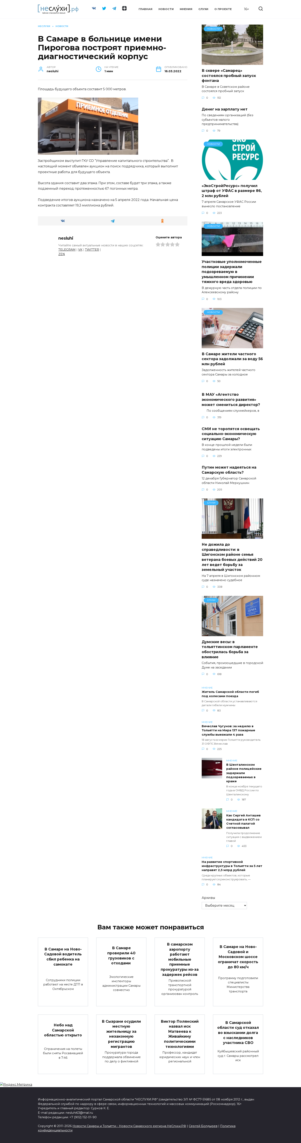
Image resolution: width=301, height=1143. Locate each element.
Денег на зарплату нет (225, 109)
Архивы (208, 898)
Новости (166, 9)
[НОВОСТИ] (232, 62)
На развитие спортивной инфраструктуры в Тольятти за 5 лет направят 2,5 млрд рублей (232, 866)
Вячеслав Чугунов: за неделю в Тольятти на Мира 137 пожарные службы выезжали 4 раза (228, 730)
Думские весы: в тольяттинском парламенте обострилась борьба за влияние (230, 649)
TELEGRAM (67, 249)
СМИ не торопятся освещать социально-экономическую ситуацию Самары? (231, 433)
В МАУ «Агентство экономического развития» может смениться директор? (231, 399)
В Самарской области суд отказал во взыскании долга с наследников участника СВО (238, 1032)
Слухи (203, 9)
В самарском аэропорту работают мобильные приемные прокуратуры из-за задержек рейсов (180, 959)
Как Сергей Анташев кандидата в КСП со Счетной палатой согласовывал (243, 822)
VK (80, 249)
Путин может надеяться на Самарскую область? (229, 470)
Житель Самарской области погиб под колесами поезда (230, 694)
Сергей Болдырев (203, 1126)
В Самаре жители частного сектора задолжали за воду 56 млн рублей (232, 359)
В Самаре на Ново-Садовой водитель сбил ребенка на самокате (63, 956)
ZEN (61, 254)
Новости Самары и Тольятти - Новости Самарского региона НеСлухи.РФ (129, 1126)
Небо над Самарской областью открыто (63, 1030)
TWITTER (92, 249)
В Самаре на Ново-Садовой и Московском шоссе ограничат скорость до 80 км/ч (238, 957)
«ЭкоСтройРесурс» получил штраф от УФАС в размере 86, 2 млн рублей (232, 190)
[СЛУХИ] (232, 536)
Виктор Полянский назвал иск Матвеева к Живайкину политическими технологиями (180, 1033)
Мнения (186, 9)
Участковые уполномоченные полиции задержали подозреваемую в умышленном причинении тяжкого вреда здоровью (232, 271)
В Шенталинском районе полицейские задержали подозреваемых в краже (243, 773)
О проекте (223, 9)
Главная (145, 9)
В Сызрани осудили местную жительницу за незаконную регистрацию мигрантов (121, 1033)
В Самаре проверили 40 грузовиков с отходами (121, 955)
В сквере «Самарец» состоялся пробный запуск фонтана (229, 75)
